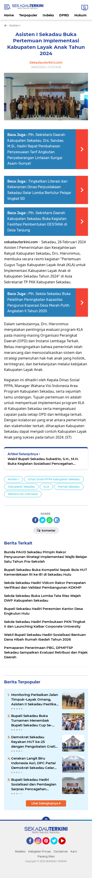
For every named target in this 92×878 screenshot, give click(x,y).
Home (9, 15)
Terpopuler (28, 15)
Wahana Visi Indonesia (23, 494)
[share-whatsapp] (49, 520)
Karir (74, 851)
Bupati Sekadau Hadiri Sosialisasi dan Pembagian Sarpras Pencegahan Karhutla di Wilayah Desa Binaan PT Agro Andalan (33, 784)
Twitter (56, 846)
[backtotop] (46, 821)
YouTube (65, 846)
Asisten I (13, 479)
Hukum (80, 15)
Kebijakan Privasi (39, 851)
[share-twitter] (42, 520)
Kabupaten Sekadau (21, 486)
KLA (46, 486)
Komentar (48, 530)
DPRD (64, 15)
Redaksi (20, 851)
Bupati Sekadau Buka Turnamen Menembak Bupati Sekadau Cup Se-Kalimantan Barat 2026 (31, 720)
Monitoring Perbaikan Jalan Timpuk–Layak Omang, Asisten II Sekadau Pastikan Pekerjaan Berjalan (34, 699)
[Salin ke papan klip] (57, 520)
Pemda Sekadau (69, 486)
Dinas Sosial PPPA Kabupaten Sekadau (54, 479)
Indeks (48, 15)
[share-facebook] (35, 520)
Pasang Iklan (46, 856)
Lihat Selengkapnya (45, 803)
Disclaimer (61, 851)
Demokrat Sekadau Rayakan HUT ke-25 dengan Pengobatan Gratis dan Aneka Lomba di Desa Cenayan (34, 742)
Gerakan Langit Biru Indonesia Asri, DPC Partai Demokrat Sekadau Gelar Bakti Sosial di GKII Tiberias (34, 763)
